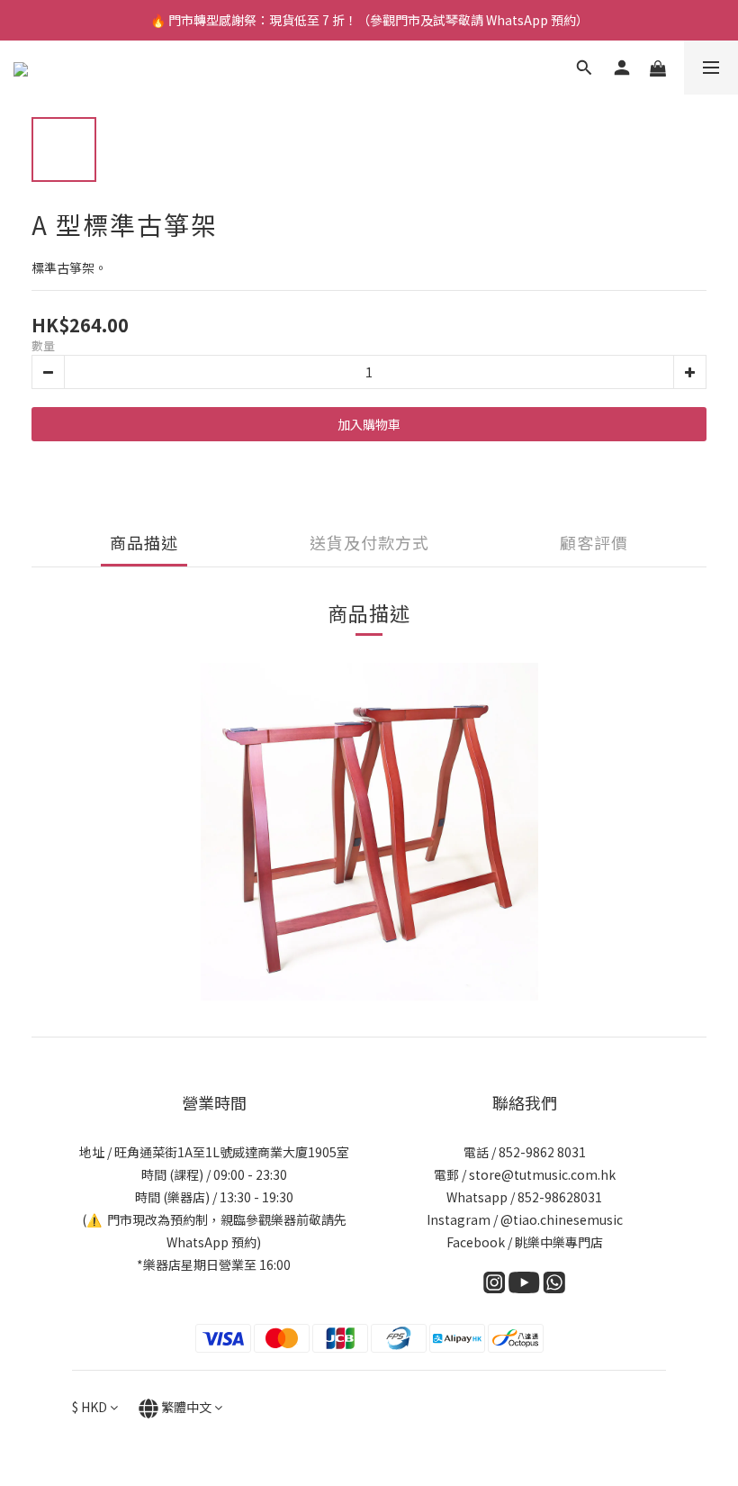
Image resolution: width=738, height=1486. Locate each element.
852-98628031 (560, 1197)
